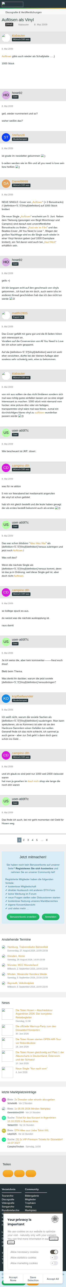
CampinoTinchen (15, 1146)
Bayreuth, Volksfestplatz (20, 983)
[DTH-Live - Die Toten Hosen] (12, 4)
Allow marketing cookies (24, 1263)
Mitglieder (30, 1199)
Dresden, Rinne (16, 956)
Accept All (53, 1278)
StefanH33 (12, 1125)
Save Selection (33, 1279)
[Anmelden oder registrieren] (52, 4)
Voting (28, 1206)
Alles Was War (38, 543)
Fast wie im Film (38, 227)
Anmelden (50, 916)
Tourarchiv (7, 1195)
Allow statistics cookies (23, 1257)
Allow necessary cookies (24, 1251)
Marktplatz (31, 1210)
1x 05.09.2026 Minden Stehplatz (32, 1108)
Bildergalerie (32, 1195)
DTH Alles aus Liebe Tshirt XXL (31, 1130)
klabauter (23, 24)
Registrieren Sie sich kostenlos (34, 868)
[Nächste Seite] (51, 840)
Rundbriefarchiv (10, 1210)
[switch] (54, 1252)
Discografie (8, 1199)
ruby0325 (12, 1134)
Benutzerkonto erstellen (23, 916)
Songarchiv (8, 1206)
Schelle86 (12, 1103)
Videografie (8, 1202)
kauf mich (33, 781)
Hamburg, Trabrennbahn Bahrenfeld (27, 946)
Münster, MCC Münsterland (22, 965)
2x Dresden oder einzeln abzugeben (34, 1099)
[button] (43, 4)
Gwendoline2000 (15, 1112)
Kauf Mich (49, 242)
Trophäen (30, 1202)
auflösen (39, 412)
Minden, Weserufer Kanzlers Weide (27, 974)
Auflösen (6, 56)
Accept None (13, 1279)
